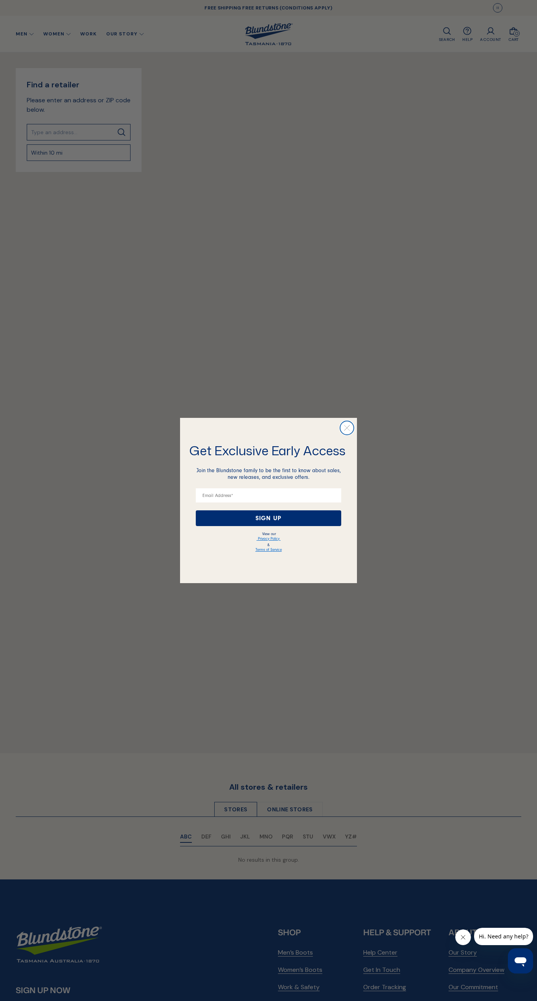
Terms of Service (269, 549)
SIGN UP (268, 518)
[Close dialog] (347, 428)
